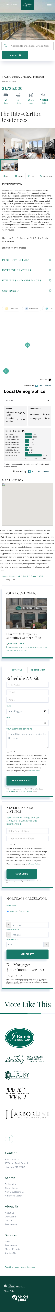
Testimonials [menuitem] (11, 1224)
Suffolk (25, 576)
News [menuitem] (7, 1241)
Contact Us (11, 650)
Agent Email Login (12, 1267)
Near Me (13, 55)
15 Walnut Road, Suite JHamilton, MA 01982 (16, 1165)
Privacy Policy (34, 771)
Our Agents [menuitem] (10, 1216)
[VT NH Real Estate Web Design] (20, 1299)
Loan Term (11, 905)
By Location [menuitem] (10, 1184)
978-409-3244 (16, 643)
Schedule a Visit (38, 670)
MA (19, 576)
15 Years (25, 912)
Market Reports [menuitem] (12, 1249)
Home (4, 576)
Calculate (27, 954)
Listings (12, 576)
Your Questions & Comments (19, 729)
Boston (33, 576)
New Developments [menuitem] (14, 1192)
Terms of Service (26, 791)
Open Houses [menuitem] (11, 1188)
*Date (8, 706)
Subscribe (22, 873)
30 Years (13, 912)
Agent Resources (28, 1267)
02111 (41, 576)
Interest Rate (12, 940)
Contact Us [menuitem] (10, 1253)
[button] (5, 46)
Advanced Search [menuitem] (13, 1195)
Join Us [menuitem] (8, 1220)
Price (8, 920)
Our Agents (22, 650)
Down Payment (13, 930)
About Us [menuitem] (9, 1212)
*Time (8, 718)
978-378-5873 (11, 5)
